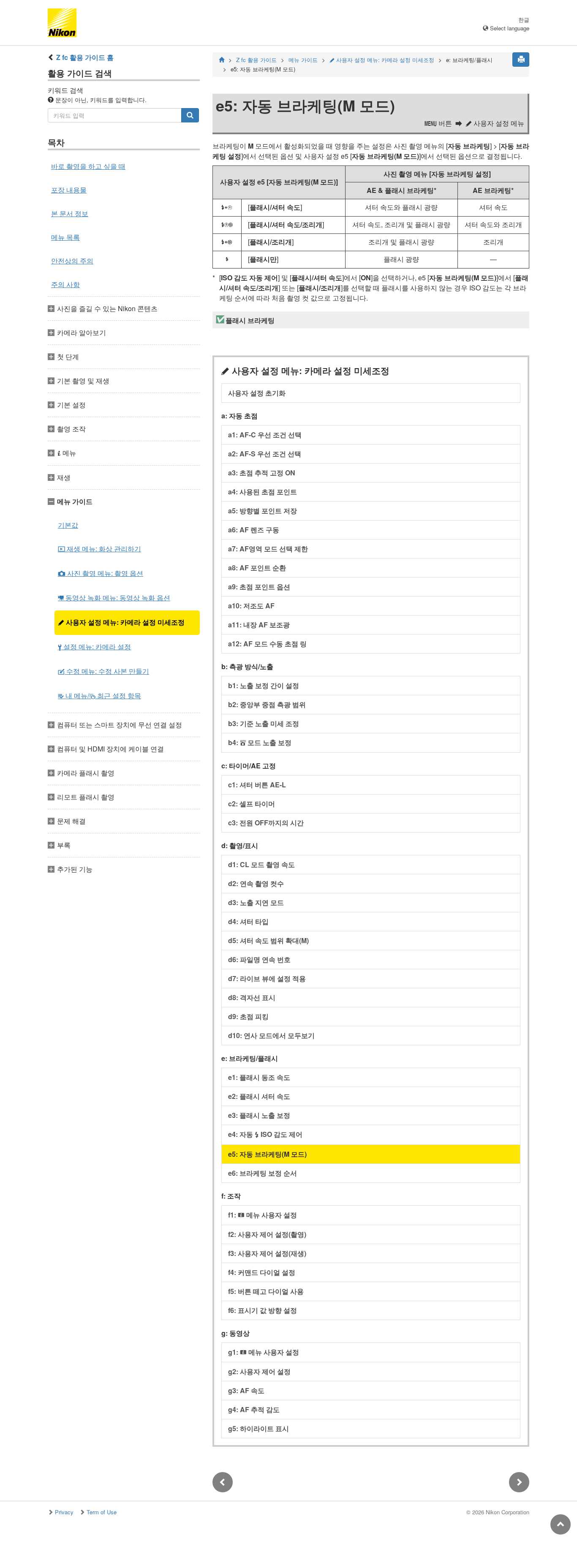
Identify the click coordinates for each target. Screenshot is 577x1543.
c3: (266, 822)
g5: (258, 1428)
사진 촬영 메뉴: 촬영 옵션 (100, 573)
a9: (259, 586)
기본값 (68, 525)
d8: (251, 997)
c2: (251, 803)
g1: (263, 1352)
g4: (254, 1409)
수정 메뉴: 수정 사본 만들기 (103, 671)
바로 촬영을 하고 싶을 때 (88, 166)
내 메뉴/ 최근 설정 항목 (99, 695)
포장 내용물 (69, 190)
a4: (262, 491)
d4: (248, 921)
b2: (267, 704)
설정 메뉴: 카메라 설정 (94, 646)
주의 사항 (65, 284)
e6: (262, 1173)
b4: (259, 742)
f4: (261, 1272)
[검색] (190, 115)
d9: (248, 1016)
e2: (259, 1096)
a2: (264, 453)
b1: (263, 685)
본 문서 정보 (69, 213)
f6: (262, 1310)
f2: (267, 1234)
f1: (262, 1215)
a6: (253, 529)
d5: (268, 940)
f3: (267, 1253)
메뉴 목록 (65, 237)
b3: (263, 723)
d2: (256, 883)
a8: (257, 567)
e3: (259, 1115)
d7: (267, 978)
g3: (246, 1390)
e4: (265, 1134)
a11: (259, 624)
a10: (251, 605)
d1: (261, 864)
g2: (259, 1371)
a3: (261, 472)
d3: (256, 902)
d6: (259, 959)
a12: (267, 643)
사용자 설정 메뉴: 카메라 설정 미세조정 (121, 622)
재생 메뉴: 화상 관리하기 (99, 548)
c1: (257, 784)
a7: (268, 548)
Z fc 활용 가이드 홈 (85, 57)
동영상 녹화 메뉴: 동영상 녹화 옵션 (114, 597)
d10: (271, 1035)
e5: (267, 1154)
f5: (266, 1291)
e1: (259, 1077)
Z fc (256, 60)
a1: (265, 434)
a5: (262, 510)
